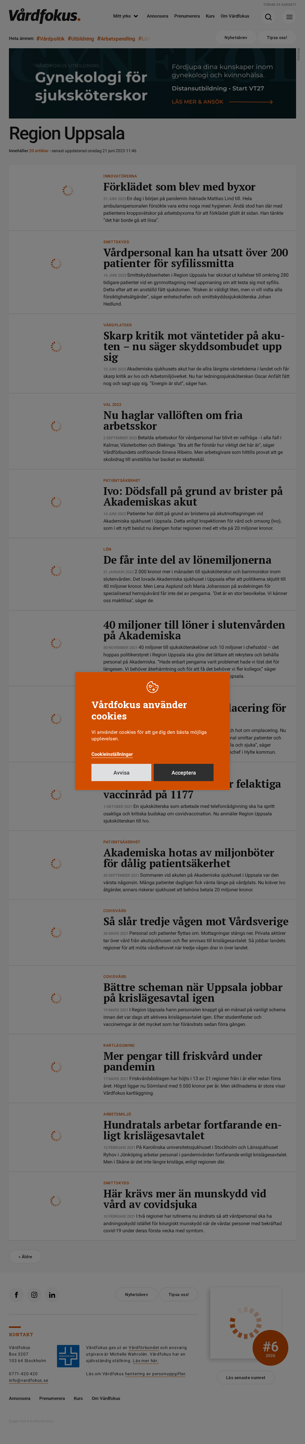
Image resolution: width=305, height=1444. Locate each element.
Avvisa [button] (121, 772)
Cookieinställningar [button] (112, 754)
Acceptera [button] (184, 772)
